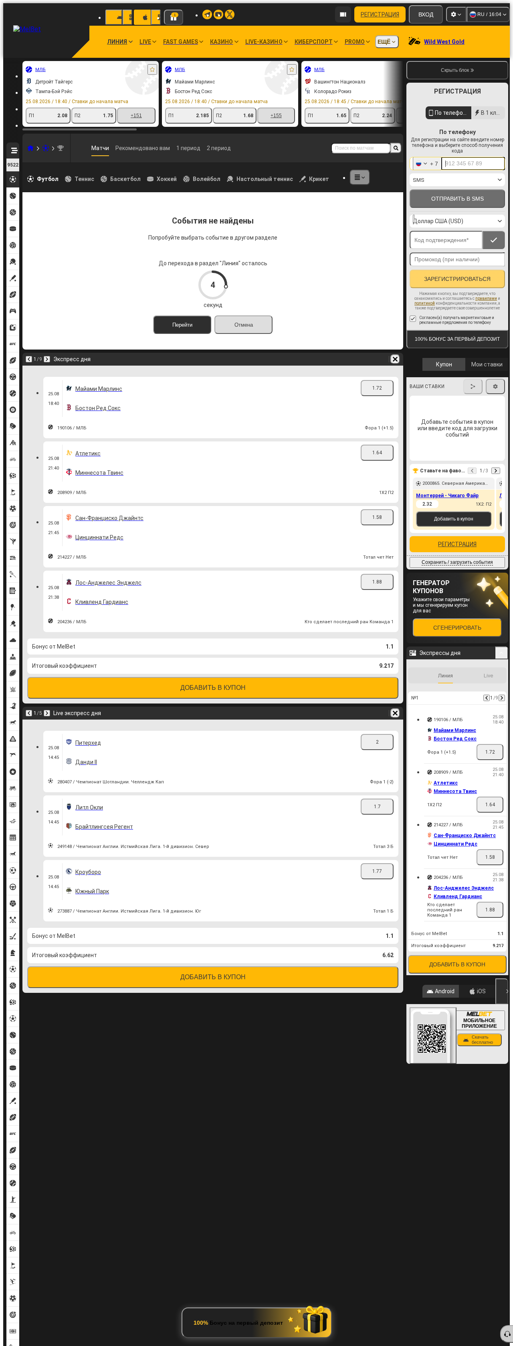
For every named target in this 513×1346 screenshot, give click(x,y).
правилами (486, 298)
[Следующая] (47, 359)
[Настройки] (456, 14)
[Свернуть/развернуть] (501, 653)
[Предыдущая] (29, 359)
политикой (424, 303)
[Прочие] (360, 177)
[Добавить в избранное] (152, 69)
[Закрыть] (501, 991)
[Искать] (396, 148)
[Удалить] (395, 359)
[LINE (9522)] (30, 148)
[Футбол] (45, 148)
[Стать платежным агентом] (343, 14)
